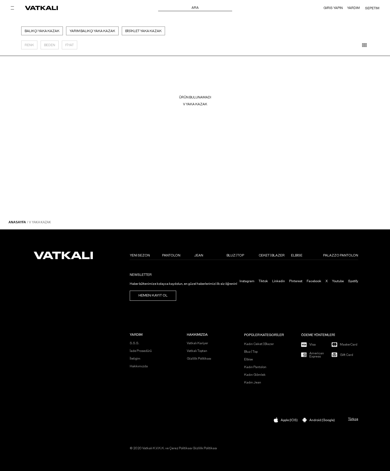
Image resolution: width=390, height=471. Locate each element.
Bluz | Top (251, 351)
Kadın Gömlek (255, 374)
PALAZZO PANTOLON (340, 255)
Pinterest (295, 281)
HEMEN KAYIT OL (152, 295)
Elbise (248, 359)
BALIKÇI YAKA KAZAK (42, 31)
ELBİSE (296, 255)
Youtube (338, 281)
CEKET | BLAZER (272, 255)
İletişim (135, 358)
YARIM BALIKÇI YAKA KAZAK (92, 31)
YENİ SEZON (140, 255)
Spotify (353, 281)
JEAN (198, 255)
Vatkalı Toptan (197, 350)
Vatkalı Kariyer (197, 343)
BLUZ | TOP (235, 255)
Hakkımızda (139, 366)
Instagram (247, 281)
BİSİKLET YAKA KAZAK (143, 31)
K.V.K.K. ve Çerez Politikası (172, 448)
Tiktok (263, 281)
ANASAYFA (17, 222)
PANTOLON (171, 255)
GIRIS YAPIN (333, 8)
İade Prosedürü (141, 350)
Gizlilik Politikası (199, 358)
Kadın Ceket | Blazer (259, 344)
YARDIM (353, 8)
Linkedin (278, 281)
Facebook (314, 281)
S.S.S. (134, 343)
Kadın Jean (252, 382)
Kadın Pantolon (255, 367)
